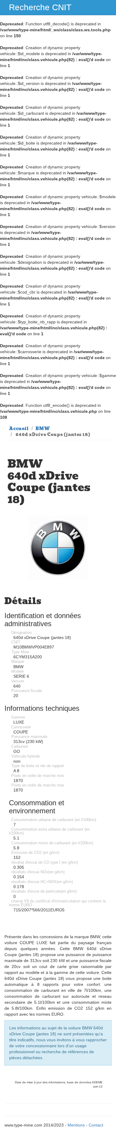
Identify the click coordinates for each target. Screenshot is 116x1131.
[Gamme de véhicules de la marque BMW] (58, 547)
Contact (96, 1125)
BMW (42, 428)
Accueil (19, 428)
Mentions (76, 1125)
